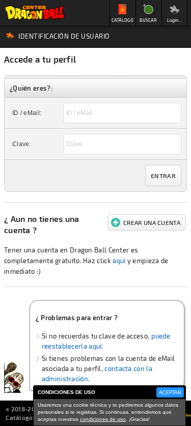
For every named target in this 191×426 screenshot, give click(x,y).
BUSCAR (148, 20)
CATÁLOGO (122, 20)
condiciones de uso (103, 419)
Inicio (34, 12)
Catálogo (19, 417)
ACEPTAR (170, 392)
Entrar (163, 175)
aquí (119, 261)
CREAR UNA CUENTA (151, 222)
